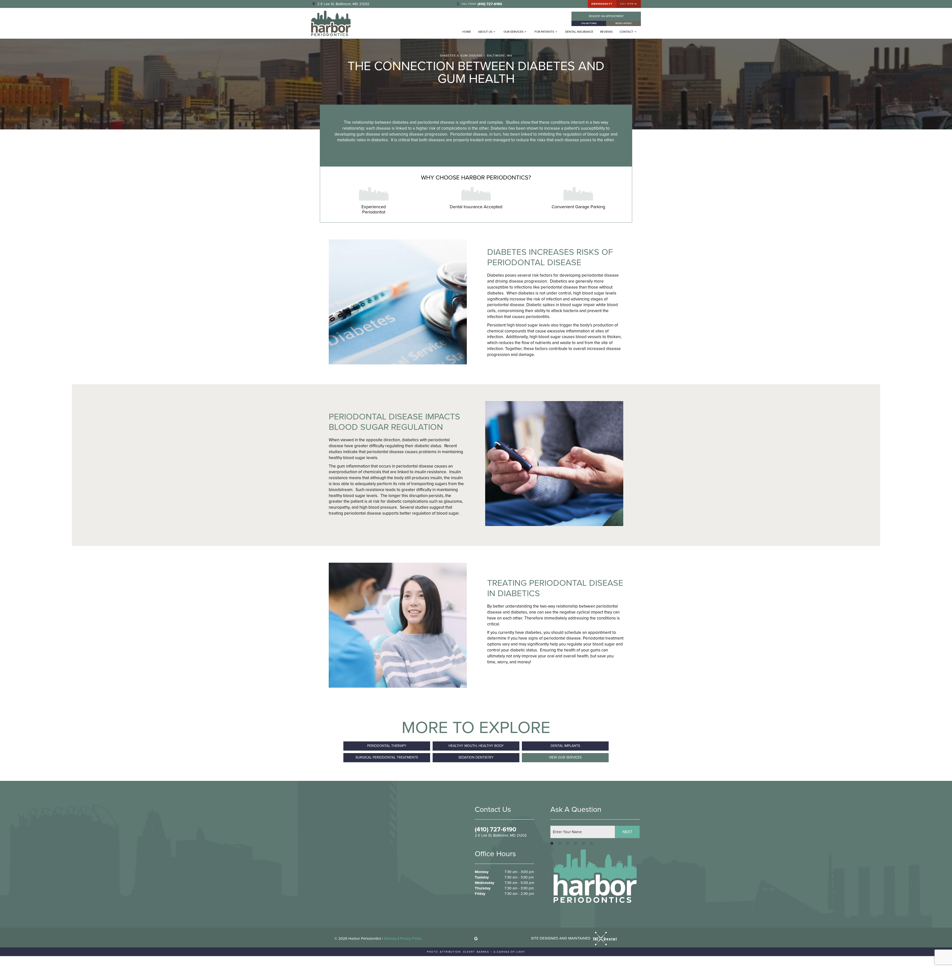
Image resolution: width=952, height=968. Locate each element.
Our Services (514, 31)
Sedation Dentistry (476, 757)
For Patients (544, 31)
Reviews (606, 31)
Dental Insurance (579, 31)
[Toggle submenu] (494, 31)
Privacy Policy (410, 938)
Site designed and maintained (561, 938)
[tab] (552, 843)
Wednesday (484, 883)
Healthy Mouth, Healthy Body (476, 745)
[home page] (331, 23)
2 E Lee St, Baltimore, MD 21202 (343, 4)
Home (466, 31)
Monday (482, 872)
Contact (626, 31)
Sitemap (390, 938)
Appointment (606, 16)
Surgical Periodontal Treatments (387, 757)
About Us (485, 31)
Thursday (483, 888)
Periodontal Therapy (386, 745)
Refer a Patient (623, 23)
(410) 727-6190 (495, 829)
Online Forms (588, 23)
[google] (475, 938)
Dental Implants (565, 745)
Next (627, 832)
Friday (480, 894)
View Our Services (565, 757)
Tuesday (482, 877)
